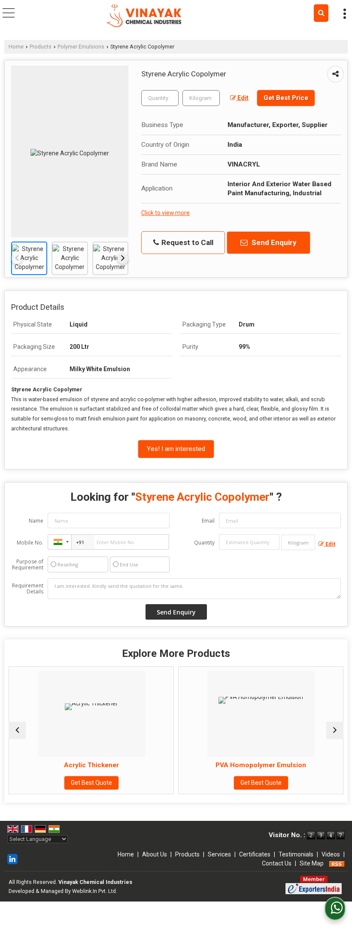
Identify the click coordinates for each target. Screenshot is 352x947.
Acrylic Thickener (53, 765)
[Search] (321, 13)
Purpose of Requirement (27, 565)
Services (219, 854)
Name (36, 520)
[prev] (16, 258)
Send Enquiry (273, 242)
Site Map (312, 863)
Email (208, 520)
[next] (122, 258)
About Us (154, 854)
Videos (331, 854)
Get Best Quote (53, 782)
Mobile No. (30, 542)
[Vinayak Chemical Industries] (143, 16)
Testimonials (296, 854)
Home (16, 46)
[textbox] (201, 98)
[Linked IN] (12, 858)
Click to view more (165, 212)
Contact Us (276, 863)
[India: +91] (60, 542)
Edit (242, 97)
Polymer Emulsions (81, 46)
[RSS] (337, 863)
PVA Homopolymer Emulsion (223, 765)
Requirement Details (27, 589)
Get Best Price (286, 98)
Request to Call (186, 242)
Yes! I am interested (176, 449)
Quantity (204, 542)
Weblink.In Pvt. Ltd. (94, 891)
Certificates (254, 854)
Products (41, 46)
